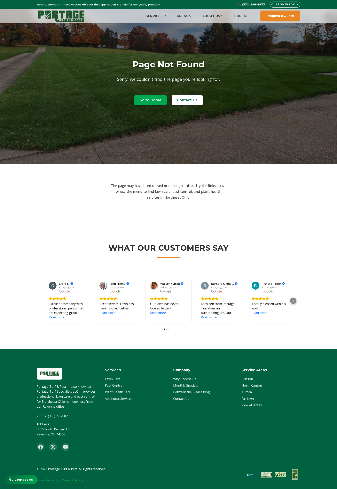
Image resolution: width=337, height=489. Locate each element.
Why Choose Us (184, 379)
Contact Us (187, 100)
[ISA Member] (294, 474)
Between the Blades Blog (191, 392)
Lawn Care (112, 379)
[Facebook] (40, 447)
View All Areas (251, 405)
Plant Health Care (118, 392)
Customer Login (285, 4)
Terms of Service (72, 480)
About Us (211, 16)
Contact (242, 16)
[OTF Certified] (280, 474)
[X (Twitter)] (53, 447)
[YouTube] (65, 447)
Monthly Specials (185, 385)
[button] (44, 301)
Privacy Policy (45, 480)
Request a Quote (280, 16)
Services (154, 16)
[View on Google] (53, 286)
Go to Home (150, 100)
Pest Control (114, 385)
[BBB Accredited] (252, 474)
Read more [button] (57, 317)
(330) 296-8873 (58, 416)
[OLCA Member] (266, 474)
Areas (182, 16)
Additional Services (118, 398)
